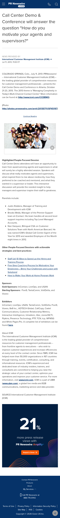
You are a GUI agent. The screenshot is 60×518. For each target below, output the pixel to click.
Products (29, 483)
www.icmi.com (26, 379)
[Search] (56, 4)
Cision (35, 513)
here (10, 325)
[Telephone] (49, 4)
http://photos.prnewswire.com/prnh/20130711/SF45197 (29, 108)
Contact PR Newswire (30, 480)
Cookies (39, 509)
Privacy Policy (23, 506)
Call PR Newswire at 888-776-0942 (30, 496)
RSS (30, 509)
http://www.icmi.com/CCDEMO (33, 97)
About (29, 486)
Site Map (21, 509)
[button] (30, 135)
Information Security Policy (44, 506)
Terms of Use (8, 506)
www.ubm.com (10, 383)
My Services (28, 489)
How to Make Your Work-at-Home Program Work (31, 275)
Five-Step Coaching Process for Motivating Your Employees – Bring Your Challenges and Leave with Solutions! (33, 269)
